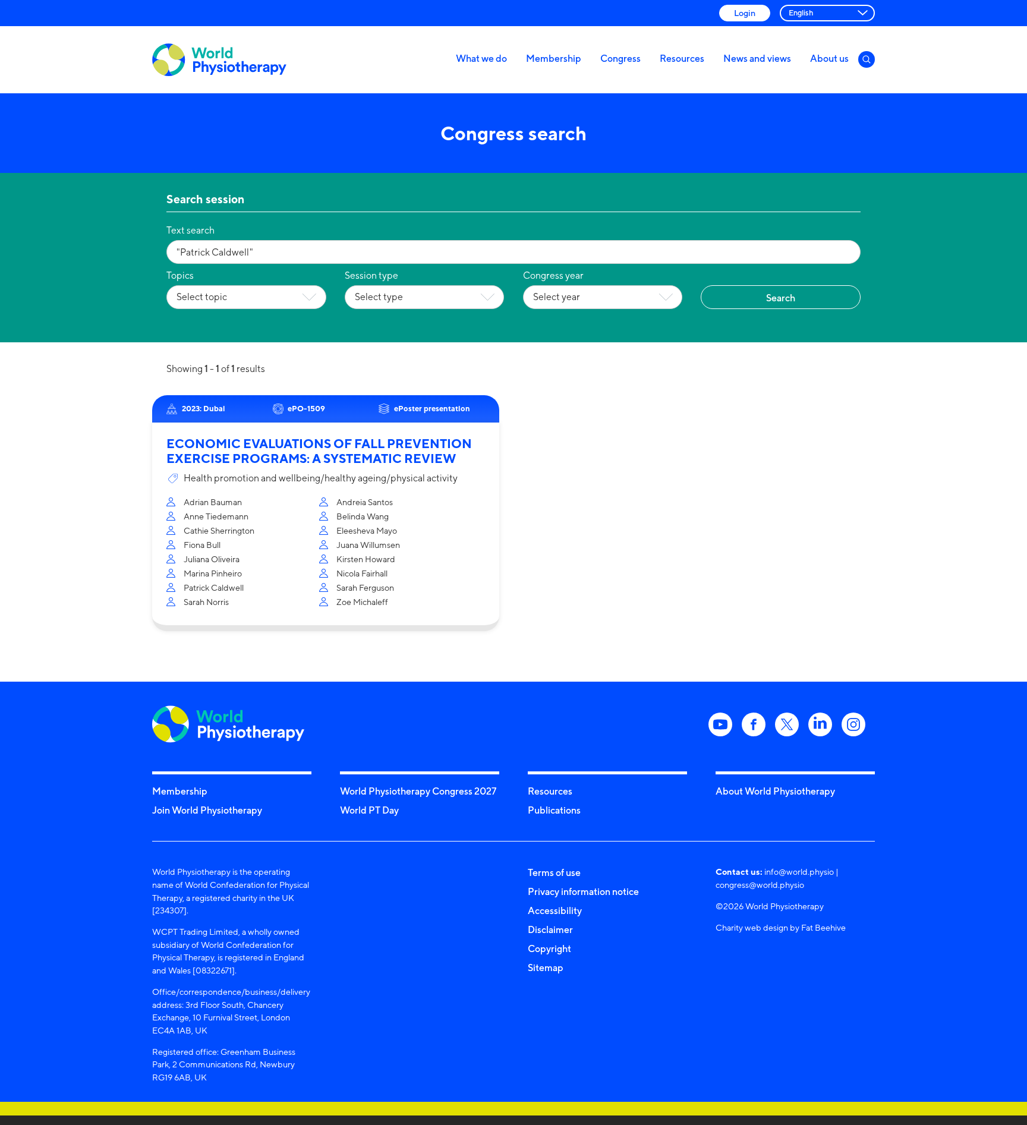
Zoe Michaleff (362, 602)
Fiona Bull (202, 545)
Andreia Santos (364, 502)
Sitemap (545, 967)
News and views (757, 58)
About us (829, 58)
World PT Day (369, 810)
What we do (481, 58)
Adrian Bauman (213, 502)
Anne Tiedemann (216, 516)
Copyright (549, 948)
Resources (682, 58)
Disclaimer (550, 929)
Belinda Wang (362, 516)
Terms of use (554, 872)
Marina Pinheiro (213, 573)
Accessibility (555, 910)
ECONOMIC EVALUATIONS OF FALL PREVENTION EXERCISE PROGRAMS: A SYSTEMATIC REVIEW (319, 451)
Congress (620, 58)
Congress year (553, 275)
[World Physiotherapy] (219, 59)
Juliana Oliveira (212, 559)
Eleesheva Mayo (366, 530)
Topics (180, 275)
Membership (553, 58)
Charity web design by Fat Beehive (781, 927)
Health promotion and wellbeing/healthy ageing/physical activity (321, 478)
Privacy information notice (583, 891)
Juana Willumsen (368, 545)
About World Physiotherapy (775, 791)
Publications (554, 810)
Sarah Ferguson (365, 587)
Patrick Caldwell (214, 587)
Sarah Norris (206, 602)
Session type (371, 275)
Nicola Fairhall (362, 573)
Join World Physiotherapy (207, 810)
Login (744, 13)
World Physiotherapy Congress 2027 (418, 791)
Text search (190, 230)
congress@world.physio (760, 885)
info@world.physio (799, 871)
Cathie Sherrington (219, 530)
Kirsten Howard (365, 559)
